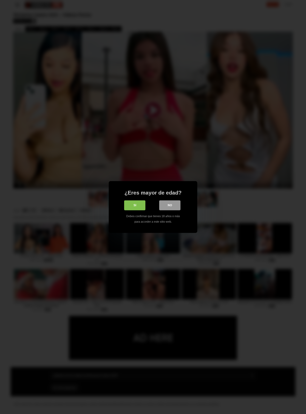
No (170, 205)
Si (135, 205)
